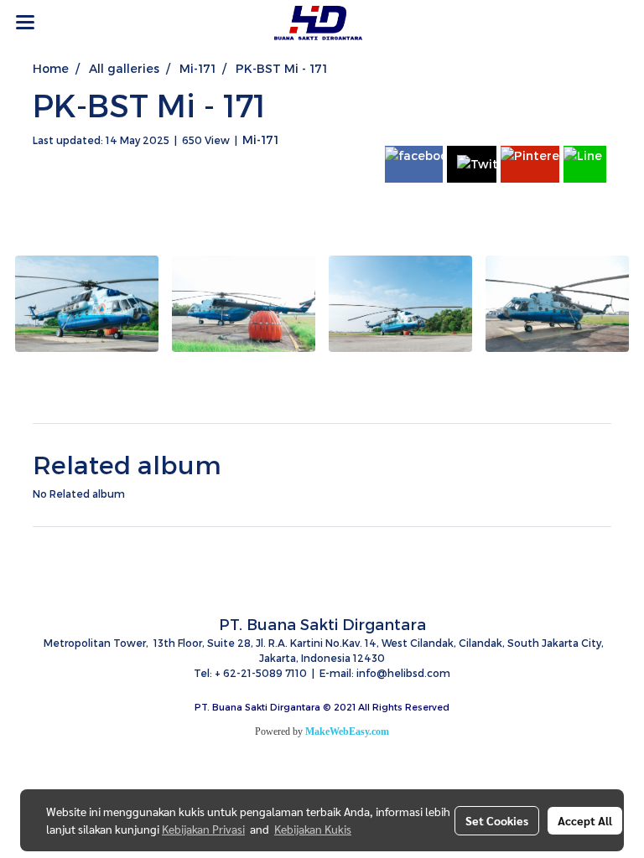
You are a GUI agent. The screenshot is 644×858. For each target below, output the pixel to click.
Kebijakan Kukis (312, 828)
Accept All (585, 820)
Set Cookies (496, 820)
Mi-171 (260, 139)
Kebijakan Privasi (203, 828)
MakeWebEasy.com (347, 731)
